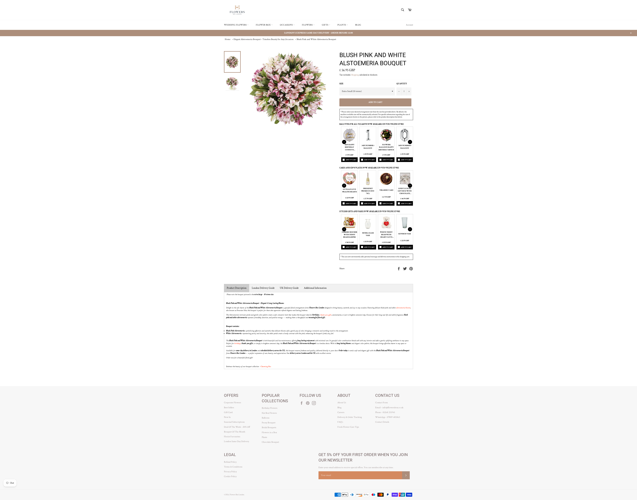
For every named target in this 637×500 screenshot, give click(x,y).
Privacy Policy (230, 471)
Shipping (355, 75)
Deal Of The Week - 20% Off (237, 426)
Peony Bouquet (268, 422)
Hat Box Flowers (269, 413)
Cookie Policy (230, 476)
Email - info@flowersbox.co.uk (389, 407)
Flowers (307, 24)
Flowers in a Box (269, 432)
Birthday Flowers (269, 408)
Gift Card (228, 412)
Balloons (265, 417)
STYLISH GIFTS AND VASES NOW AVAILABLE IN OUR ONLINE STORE (369, 211)
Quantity (401, 83)
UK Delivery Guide (289, 288)
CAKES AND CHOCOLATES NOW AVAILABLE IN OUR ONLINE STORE (369, 168)
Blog (358, 24)
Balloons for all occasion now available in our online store (371, 124)
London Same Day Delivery (236, 441)
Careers (340, 412)
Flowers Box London (237, 494)
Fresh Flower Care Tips (348, 426)
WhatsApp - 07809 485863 (387, 417)
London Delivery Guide (263, 288)
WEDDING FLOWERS (235, 24)
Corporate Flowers (232, 402)
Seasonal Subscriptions (234, 422)
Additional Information (315, 288)
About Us (341, 402)
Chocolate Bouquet (270, 442)
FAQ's (340, 422)
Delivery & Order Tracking (349, 417)
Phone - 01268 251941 (385, 412)
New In (227, 417)
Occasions (286, 24)
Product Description (237, 288)
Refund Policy (230, 462)
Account (409, 25)
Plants (342, 24)
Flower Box (263, 24)
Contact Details (382, 422)
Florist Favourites (232, 436)
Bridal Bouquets (269, 427)
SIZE (341, 83)
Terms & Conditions (233, 466)
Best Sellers (229, 407)
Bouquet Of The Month (234, 431)
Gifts (325, 24)
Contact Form (381, 402)
